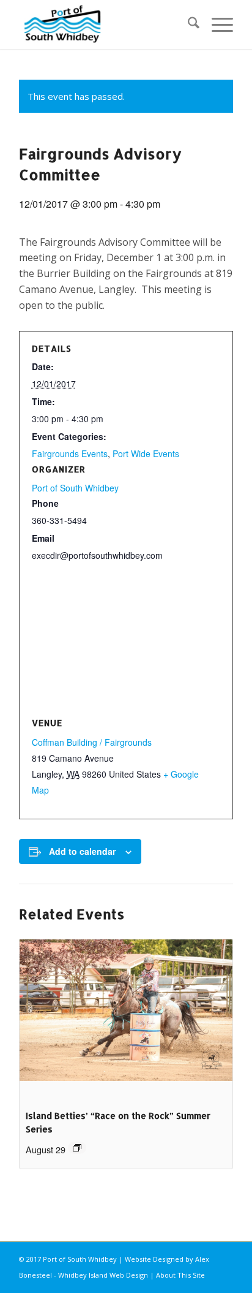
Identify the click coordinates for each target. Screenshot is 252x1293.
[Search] (187, 24)
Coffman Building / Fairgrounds (92, 742)
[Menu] (216, 24)
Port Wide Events (146, 453)
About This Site (180, 1275)
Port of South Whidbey (75, 488)
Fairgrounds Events (70, 453)
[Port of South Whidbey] (104, 24)
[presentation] (126, 1019)
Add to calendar (82, 851)
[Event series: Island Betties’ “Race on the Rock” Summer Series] (77, 1147)
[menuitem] (187, 24)
